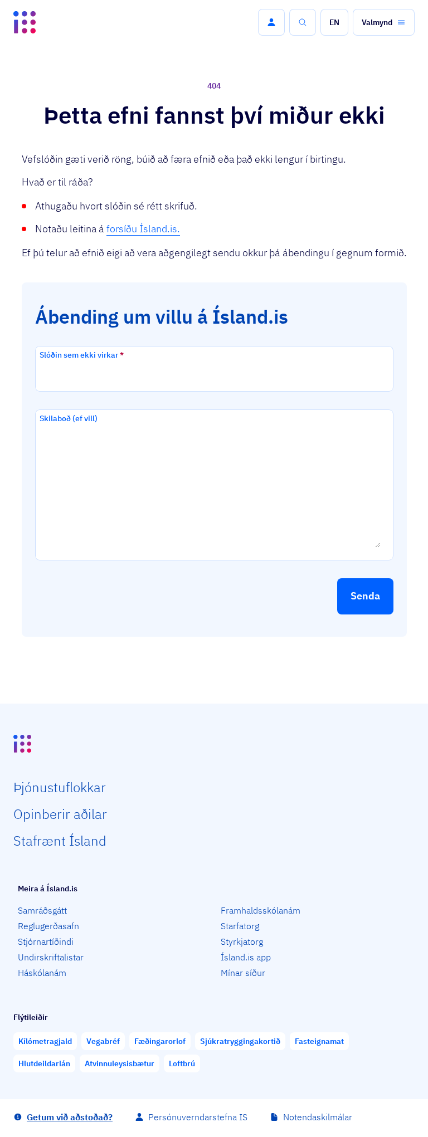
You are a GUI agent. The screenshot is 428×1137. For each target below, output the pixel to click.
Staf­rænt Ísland (59, 841)
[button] (271, 22)
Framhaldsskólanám (260, 910)
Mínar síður (243, 972)
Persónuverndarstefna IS (197, 1117)
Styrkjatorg (242, 941)
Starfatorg (240, 925)
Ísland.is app (246, 957)
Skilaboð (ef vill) (69, 418)
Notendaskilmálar (317, 1117)
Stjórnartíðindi (46, 941)
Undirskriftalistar (51, 957)
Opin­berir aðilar (60, 814)
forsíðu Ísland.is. (143, 228)
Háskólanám (42, 972)
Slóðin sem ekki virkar (82, 354)
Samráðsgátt (42, 910)
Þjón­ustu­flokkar (59, 787)
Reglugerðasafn (48, 925)
